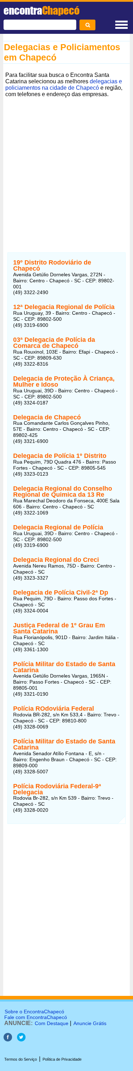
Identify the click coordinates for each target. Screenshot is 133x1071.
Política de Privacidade (62, 1059)
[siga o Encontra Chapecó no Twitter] (21, 1039)
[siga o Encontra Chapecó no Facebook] (8, 1039)
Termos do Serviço (20, 1059)
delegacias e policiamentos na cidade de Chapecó (63, 84)
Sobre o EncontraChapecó (34, 1011)
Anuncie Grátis (89, 1023)
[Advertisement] (66, 166)
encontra (41, 10)
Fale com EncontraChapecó (35, 1017)
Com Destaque (51, 1023)
